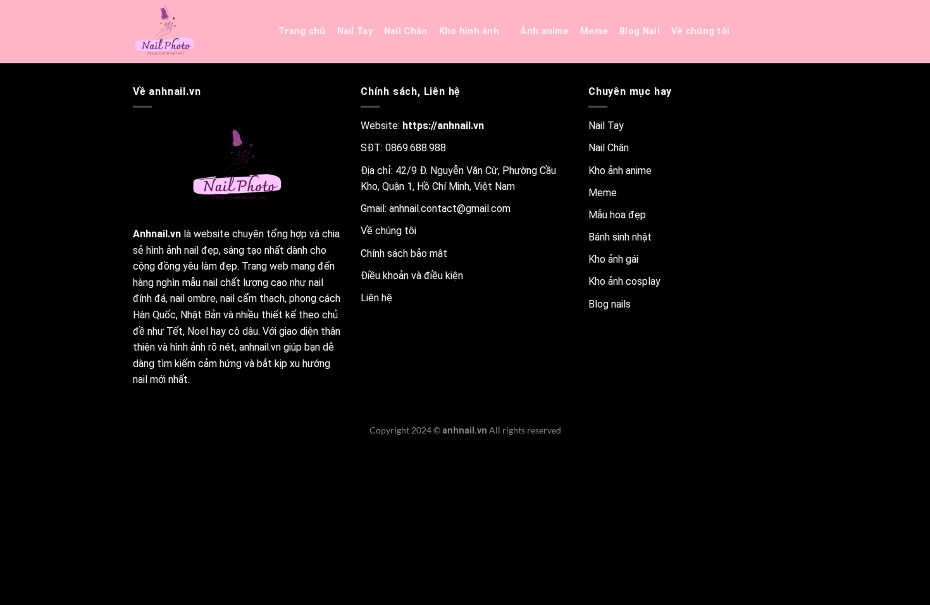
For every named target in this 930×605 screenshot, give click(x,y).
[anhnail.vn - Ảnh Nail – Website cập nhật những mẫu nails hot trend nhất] (196, 31)
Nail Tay (355, 31)
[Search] (756, 32)
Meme (594, 31)
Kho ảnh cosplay (624, 281)
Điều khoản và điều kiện (412, 276)
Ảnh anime (544, 31)
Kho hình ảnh (469, 31)
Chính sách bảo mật (404, 253)
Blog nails (609, 304)
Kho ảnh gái (613, 259)
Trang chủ (302, 31)
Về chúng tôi (700, 31)
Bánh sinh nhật (620, 237)
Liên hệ (376, 298)
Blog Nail (639, 31)
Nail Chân (406, 31)
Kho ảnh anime (620, 171)
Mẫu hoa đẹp (617, 215)
